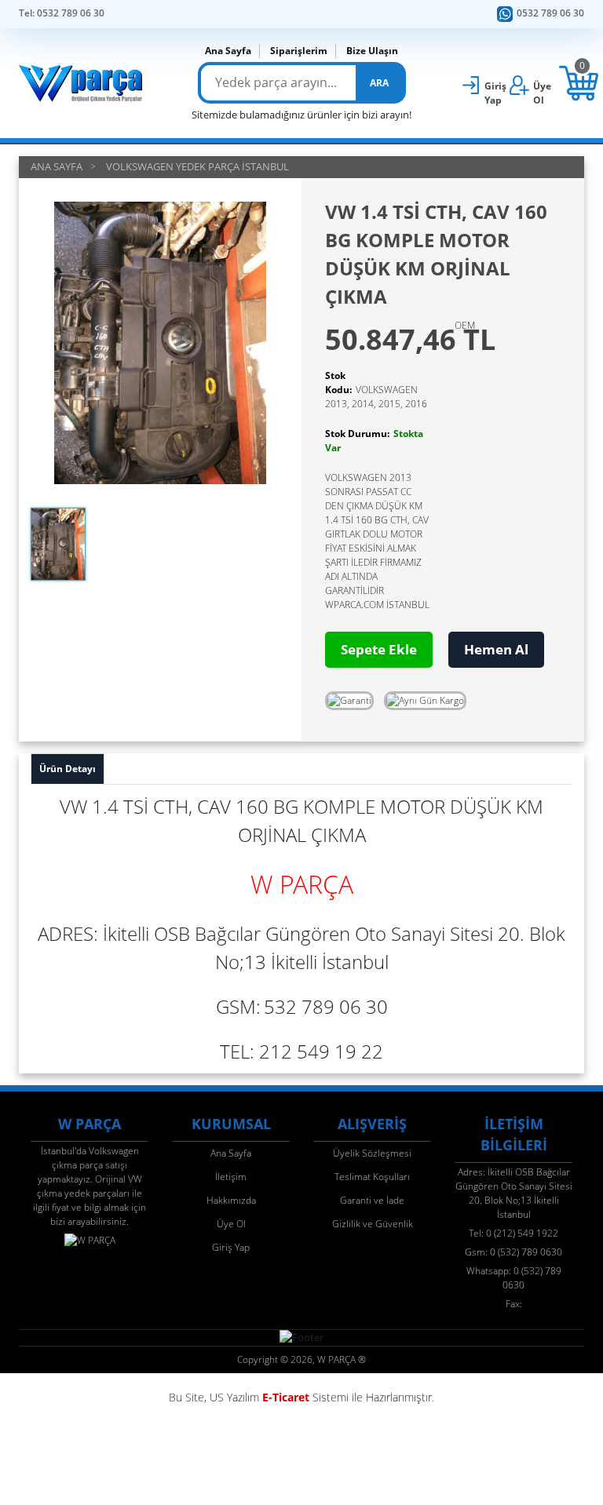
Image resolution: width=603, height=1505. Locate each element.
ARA (379, 82)
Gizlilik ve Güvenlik (372, 1223)
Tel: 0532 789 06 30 (61, 13)
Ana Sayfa (228, 50)
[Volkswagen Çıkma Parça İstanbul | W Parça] (81, 83)
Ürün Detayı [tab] (67, 768)
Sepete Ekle (379, 649)
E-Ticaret (285, 1397)
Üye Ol (231, 1223)
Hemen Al (496, 649)
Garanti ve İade (372, 1200)
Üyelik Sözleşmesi (372, 1153)
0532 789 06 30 (550, 13)
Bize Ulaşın (372, 50)
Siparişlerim (298, 50)
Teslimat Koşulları (372, 1176)
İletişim (231, 1176)
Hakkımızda (231, 1200)
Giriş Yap (231, 1247)
